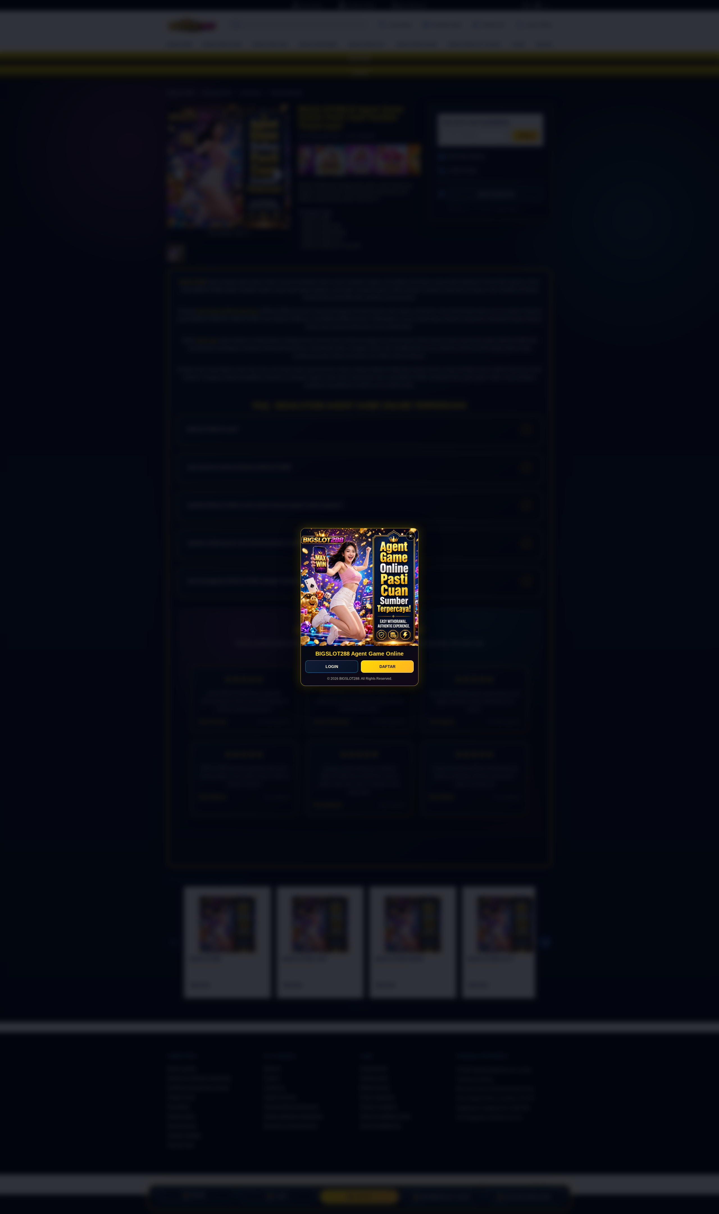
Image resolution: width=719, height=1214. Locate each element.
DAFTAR (387, 666)
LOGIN (332, 666)
